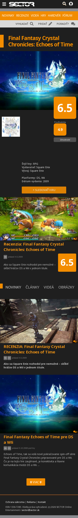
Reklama (31, 502)
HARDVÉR (54, 15)
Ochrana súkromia (14, 502)
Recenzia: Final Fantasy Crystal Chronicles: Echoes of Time (34, 246)
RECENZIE (22, 15)
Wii (5, 358)
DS (9, 358)
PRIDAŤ (42, 23)
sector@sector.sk (30, 510)
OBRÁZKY (66, 287)
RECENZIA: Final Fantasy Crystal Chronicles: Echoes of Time (34, 349)
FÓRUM (67, 15)
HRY (43, 15)
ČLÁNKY (32, 287)
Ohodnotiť (65, 139)
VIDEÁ (35, 15)
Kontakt (42, 502)
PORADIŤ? (63, 23)
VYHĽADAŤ (22, 23)
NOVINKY (8, 15)
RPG (35, 163)
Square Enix (43, 167)
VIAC (36, 482)
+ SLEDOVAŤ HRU (44, 190)
